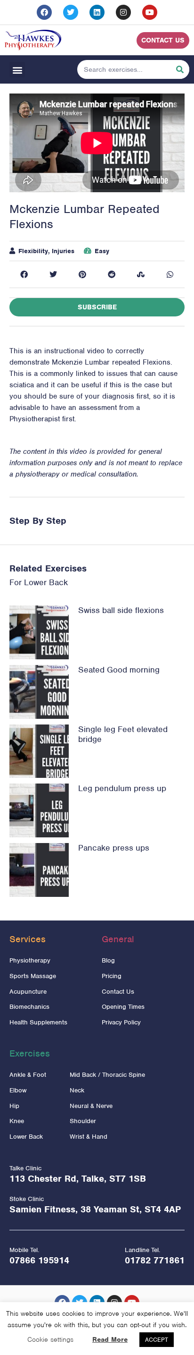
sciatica (21, 385)
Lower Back (46, 582)
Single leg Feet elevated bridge (123, 734)
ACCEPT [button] (156, 1340)
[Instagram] (123, 12)
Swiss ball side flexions (121, 610)
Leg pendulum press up (122, 788)
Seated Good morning (119, 670)
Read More (110, 1339)
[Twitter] (70, 12)
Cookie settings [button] (50, 1339)
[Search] (179, 69)
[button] (17, 69)
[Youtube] (149, 12)
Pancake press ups (113, 848)
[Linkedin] (97, 12)
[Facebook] (44, 12)
